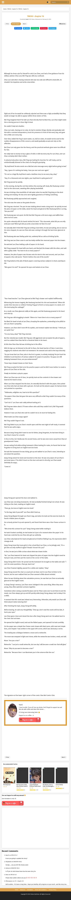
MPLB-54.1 (14, 855)
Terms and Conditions (41, 889)
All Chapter (16, 23)
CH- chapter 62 (19, 881)
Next (24, 23)
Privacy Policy (52, 889)
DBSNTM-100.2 (17, 861)
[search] (68, 2)
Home (16, 889)
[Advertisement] (35, 50)
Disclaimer (30, 889)
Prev (7, 23)
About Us (22, 889)
